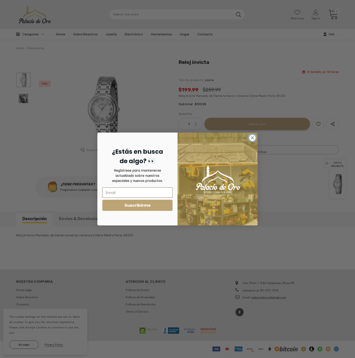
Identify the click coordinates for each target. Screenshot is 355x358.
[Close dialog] (252, 137)
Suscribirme (137, 205)
